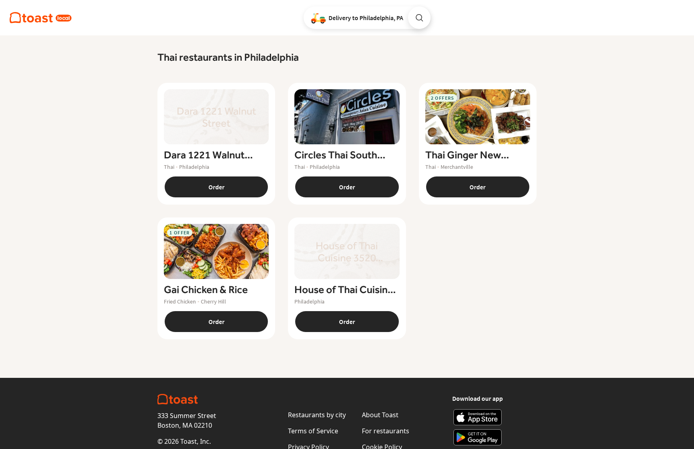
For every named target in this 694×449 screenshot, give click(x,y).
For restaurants (385, 430)
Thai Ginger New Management (463, 155)
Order (216, 187)
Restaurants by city (317, 414)
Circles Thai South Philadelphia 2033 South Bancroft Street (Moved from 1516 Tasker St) (344, 155)
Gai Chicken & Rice (206, 290)
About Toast (380, 414)
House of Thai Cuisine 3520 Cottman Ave (343, 290)
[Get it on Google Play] (478, 437)
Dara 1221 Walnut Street (204, 155)
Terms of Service (313, 430)
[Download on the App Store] (478, 417)
